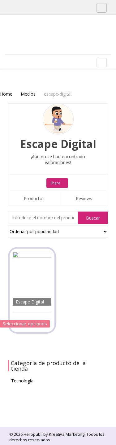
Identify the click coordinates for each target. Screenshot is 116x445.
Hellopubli (51, 42)
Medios (28, 94)
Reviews (84, 198)
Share (55, 183)
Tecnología (22, 381)
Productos (34, 198)
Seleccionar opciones (25, 323)
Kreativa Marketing (66, 434)
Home (6, 94)
